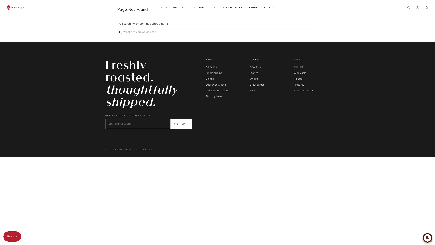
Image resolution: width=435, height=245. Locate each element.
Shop (163, 7)
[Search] (408, 7)
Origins (254, 79)
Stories (269, 7)
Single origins (214, 73)
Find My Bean (232, 7)
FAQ (252, 90)
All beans (211, 67)
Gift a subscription (217, 90)
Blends (210, 79)
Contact (298, 67)
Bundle (178, 7)
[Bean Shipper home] (80, 7)
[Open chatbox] (427, 238)
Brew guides (257, 85)
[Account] (418, 7)
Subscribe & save (216, 85)
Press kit (299, 85)
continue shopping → (154, 23)
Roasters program (304, 90)
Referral (298, 79)
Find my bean (214, 96)
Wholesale (300, 73)
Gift (214, 7)
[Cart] (427, 7)
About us (255, 67)
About (252, 7)
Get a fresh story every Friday (128, 115)
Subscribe (197, 7)
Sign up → (181, 124)
